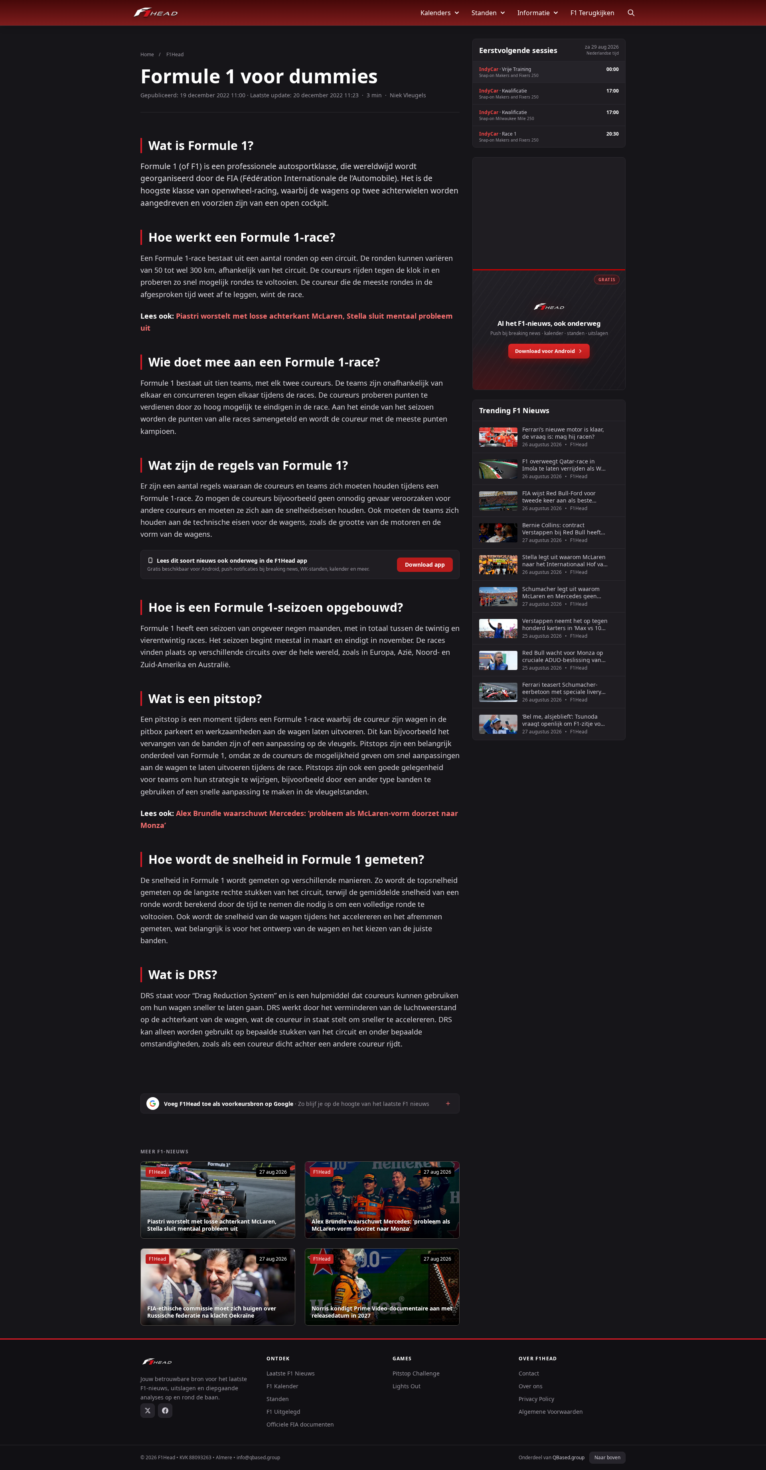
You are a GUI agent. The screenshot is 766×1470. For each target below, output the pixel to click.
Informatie (533, 12)
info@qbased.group (258, 1457)
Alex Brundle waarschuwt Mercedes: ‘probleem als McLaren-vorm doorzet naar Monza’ (381, 1225)
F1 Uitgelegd (283, 1411)
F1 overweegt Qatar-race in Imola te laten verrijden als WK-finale (564, 465)
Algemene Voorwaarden (551, 1411)
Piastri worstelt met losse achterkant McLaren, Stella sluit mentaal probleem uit (211, 1225)
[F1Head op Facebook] (165, 1410)
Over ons (531, 1386)
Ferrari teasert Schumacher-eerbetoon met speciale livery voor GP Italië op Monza (561, 688)
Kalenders (436, 12)
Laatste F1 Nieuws (291, 1373)
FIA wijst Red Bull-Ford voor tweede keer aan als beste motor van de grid (559, 497)
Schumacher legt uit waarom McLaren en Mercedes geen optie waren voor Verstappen (561, 592)
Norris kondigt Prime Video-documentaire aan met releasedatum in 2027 (382, 1312)
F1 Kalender (282, 1386)
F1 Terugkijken (592, 12)
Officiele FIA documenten (300, 1424)
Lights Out (407, 1386)
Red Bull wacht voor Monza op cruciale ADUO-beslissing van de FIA (562, 656)
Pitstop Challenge (416, 1373)
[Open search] (631, 13)
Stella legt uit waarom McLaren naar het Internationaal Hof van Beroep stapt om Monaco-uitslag (564, 561)
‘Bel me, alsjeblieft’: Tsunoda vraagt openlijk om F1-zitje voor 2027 (564, 720)
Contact (529, 1373)
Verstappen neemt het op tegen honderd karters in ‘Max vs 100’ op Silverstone (565, 624)
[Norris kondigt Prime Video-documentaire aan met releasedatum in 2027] (382, 1287)
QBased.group (568, 1457)
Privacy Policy (536, 1399)
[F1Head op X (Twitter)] (147, 1410)
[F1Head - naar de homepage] (155, 12)
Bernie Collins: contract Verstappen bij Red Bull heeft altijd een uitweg (561, 529)
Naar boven (607, 1457)
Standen (484, 12)
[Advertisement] (549, 222)
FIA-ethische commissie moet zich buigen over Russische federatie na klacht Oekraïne (211, 1312)
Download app (425, 564)
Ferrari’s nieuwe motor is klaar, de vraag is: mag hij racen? (563, 433)
